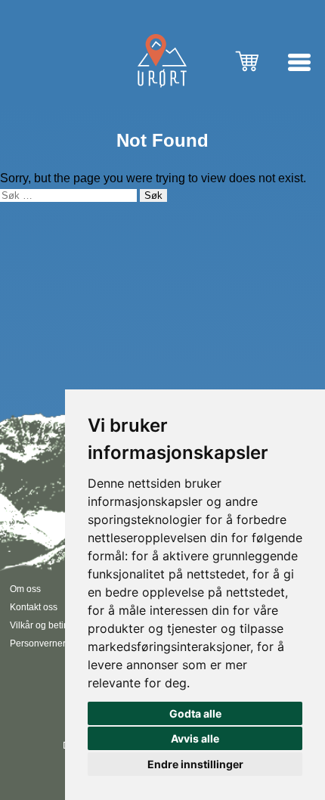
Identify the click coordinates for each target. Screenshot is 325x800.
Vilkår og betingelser (52, 625)
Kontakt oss (33, 607)
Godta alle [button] (195, 713)
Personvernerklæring (53, 643)
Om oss (25, 589)
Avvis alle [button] (195, 738)
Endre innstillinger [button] (195, 764)
